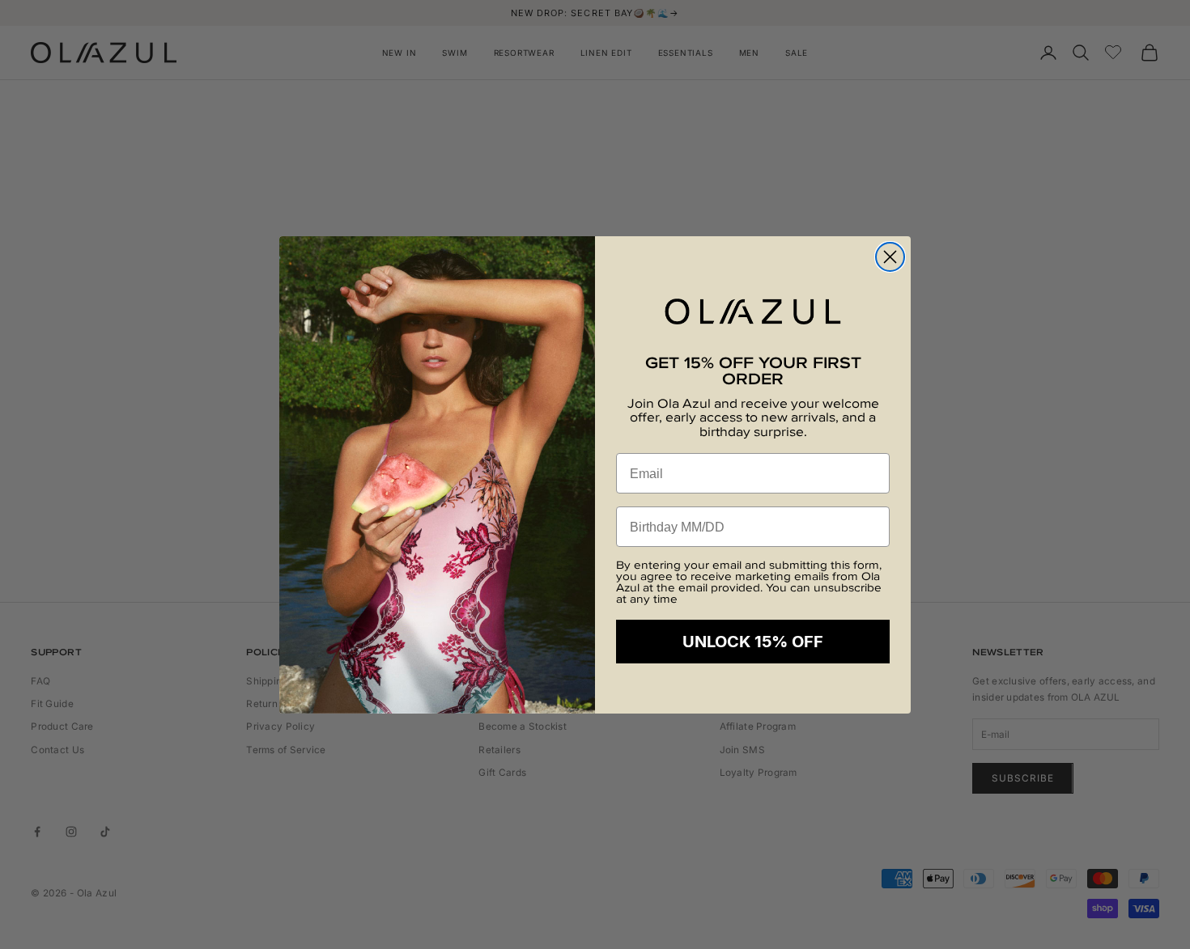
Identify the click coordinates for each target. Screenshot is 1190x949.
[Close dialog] (890, 257)
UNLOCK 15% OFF (752, 641)
